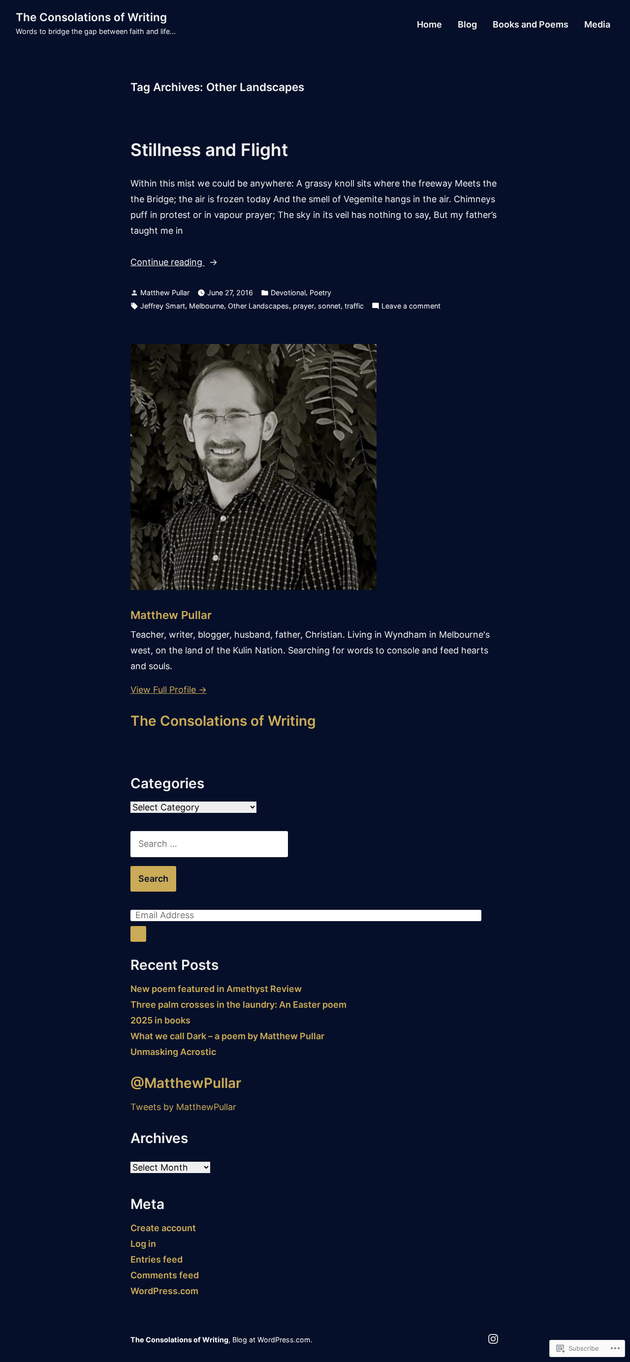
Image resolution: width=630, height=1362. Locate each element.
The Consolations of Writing (91, 17)
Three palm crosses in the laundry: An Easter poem (238, 1004)
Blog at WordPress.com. (272, 1339)
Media (597, 24)
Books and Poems (530, 24)
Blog (467, 24)
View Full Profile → (168, 689)
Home (429, 24)
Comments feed (164, 1275)
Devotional (288, 292)
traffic (354, 306)
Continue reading (167, 263)
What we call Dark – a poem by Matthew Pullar (227, 1036)
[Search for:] (209, 843)
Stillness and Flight (209, 149)
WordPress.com (164, 1291)
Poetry (320, 292)
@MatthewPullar (185, 1083)
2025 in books (160, 1020)
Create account (163, 1228)
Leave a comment (411, 306)
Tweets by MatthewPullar (183, 1107)
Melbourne (206, 306)
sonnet (329, 306)
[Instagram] (493, 1338)
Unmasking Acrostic (173, 1052)
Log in (143, 1243)
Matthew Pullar (164, 292)
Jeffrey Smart (162, 306)
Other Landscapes (258, 306)
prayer (303, 306)
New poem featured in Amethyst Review (216, 989)
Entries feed (156, 1259)
